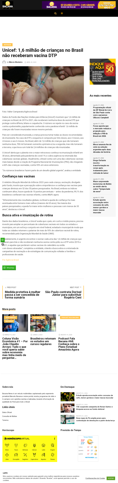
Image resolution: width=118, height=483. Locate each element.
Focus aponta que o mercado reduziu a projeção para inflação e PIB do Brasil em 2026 (102, 131)
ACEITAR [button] (111, 478)
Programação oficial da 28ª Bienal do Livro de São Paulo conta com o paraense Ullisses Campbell (102, 112)
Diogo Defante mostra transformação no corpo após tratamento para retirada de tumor (101, 166)
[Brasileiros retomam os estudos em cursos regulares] (43, 323)
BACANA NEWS (39, 317)
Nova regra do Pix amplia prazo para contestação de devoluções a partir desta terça (95, 419)
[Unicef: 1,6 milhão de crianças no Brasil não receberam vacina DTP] (43, 86)
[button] (2, 244)
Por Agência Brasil (10, 260)
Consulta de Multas (9, 416)
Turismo (5, 420)
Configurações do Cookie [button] (95, 478)
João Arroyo (11, 317)
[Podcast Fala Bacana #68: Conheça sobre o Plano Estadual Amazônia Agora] (71, 323)
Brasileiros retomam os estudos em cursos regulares (43, 341)
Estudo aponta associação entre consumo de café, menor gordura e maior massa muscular (101, 206)
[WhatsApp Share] (3, 240)
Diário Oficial (7, 412)
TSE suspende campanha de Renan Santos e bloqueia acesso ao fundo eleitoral (94, 408)
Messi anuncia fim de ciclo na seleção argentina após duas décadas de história (102, 148)
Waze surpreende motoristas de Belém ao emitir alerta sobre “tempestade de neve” (102, 186)
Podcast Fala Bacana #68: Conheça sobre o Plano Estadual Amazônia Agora (68, 344)
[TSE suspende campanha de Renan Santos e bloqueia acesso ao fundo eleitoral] (67, 408)
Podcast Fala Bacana (70, 317)
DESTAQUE (7, 45)
